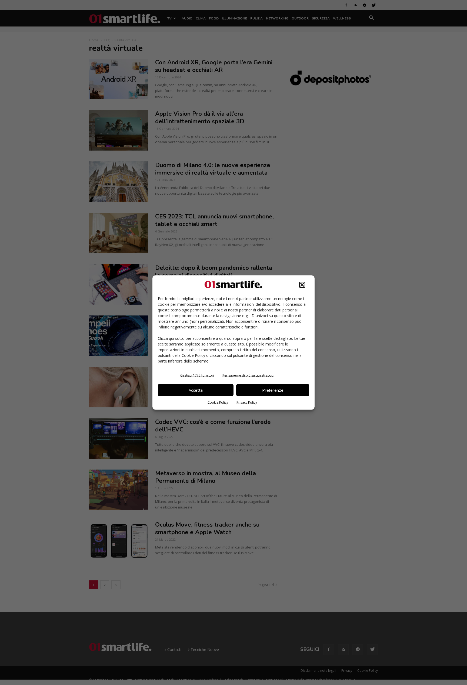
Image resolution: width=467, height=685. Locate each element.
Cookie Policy (218, 402)
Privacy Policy (246, 402)
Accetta (196, 390)
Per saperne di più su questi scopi (248, 375)
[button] (302, 284)
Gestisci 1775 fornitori (197, 375)
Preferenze (272, 390)
